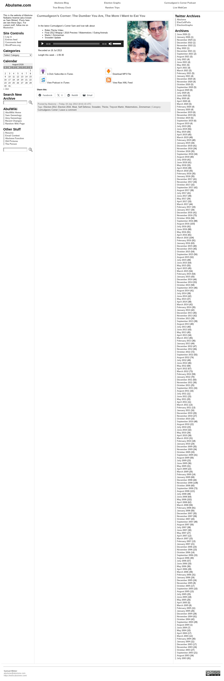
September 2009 (185, 455)
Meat (74, 107)
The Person (11, 144)
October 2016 (183, 218)
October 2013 (183, 318)
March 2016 (182, 237)
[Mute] (110, 43)
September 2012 (185, 354)
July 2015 (181, 260)
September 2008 (185, 488)
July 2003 (181, 658)
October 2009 (183, 452)
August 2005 (183, 591)
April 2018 (182, 168)
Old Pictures (11, 141)
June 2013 (182, 329)
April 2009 (182, 469)
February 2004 (184, 639)
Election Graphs (112, 3)
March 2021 (182, 70)
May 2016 (181, 232)
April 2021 (182, 68)
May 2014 (181, 299)
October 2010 (183, 419)
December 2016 (184, 212)
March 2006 (182, 572)
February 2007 (184, 541)
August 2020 (183, 90)
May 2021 (181, 65)
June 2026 (182, 34)
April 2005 (182, 602)
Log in (8, 37)
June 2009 (182, 463)
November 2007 (185, 516)
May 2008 (181, 499)
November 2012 (185, 349)
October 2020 (183, 84)
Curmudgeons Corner (48, 110)
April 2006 (182, 569)
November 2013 (185, 315)
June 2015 (182, 263)
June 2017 (182, 196)
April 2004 (182, 633)
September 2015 (185, 254)
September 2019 (185, 120)
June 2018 (182, 162)
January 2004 (183, 641)
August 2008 (183, 491)
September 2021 (185, 54)
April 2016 (182, 235)
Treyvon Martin (117, 107)
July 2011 (181, 393)
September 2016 (185, 221)
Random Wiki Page (15, 123)
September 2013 (185, 321)
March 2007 (182, 538)
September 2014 (185, 288)
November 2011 (184, 382)
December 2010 (184, 413)
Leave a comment (68, 110)
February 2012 (184, 374)
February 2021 (184, 73)
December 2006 (184, 547)
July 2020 (181, 93)
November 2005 (185, 583)
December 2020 (184, 79)
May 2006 (181, 566)
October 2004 (183, 619)
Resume (9, 133)
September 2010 (185, 421)
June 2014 (182, 296)
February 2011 (184, 407)
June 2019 (182, 129)
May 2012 (181, 366)
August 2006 (183, 558)
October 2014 (183, 285)
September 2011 (185, 388)
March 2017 (182, 204)
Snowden (96, 107)
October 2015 (183, 251)
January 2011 (183, 410)
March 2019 (182, 137)
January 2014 (183, 310)
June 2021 (182, 62)
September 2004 (185, 622)
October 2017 (183, 185)
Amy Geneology (13, 118)
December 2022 (184, 42)
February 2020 (184, 107)
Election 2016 (64, 107)
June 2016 (182, 229)
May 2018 (181, 165)
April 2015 (182, 268)
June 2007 (182, 530)
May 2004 (181, 630)
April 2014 (182, 302)
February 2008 (184, 508)
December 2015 (184, 246)
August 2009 (183, 458)
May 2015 (181, 265)
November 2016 (185, 215)
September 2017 (185, 187)
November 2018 (185, 148)
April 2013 (182, 335)
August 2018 (183, 157)
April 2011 (182, 402)
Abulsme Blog (61, 3)
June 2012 (182, 363)
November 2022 (185, 45)
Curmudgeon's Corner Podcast (180, 3)
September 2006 (185, 555)
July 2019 (181, 126)
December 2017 (184, 179)
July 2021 (181, 59)
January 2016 (183, 243)
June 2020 (182, 95)
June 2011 (182, 396)
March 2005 (182, 605)
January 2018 (183, 176)
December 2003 (184, 644)
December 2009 (184, 446)
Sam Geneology (13, 115)
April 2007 (182, 536)
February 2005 (184, 608)
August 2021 (183, 56)
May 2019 (181, 132)
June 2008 (182, 497)
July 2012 (181, 360)
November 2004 (185, 616)
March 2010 (182, 438)
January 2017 (183, 210)
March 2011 (182, 405)
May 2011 (181, 399)
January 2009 (183, 477)
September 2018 (185, 154)
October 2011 (183, 385)
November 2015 (185, 249)
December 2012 (184, 346)
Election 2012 (50, 107)
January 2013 (183, 343)
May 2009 (181, 466)
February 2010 (184, 441)
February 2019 (184, 140)
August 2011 (183, 391)
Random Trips (112, 7)
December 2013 (184, 313)
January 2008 (183, 510)
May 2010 (181, 432)
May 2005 (181, 600)
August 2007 (183, 524)
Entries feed (11, 39)
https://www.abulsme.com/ (15, 675)
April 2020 (182, 101)
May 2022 (181, 48)
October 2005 (183, 586)
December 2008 (184, 480)
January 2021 (183, 76)
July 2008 (181, 494)
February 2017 (184, 207)
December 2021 (184, 51)
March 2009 (182, 471)
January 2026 (183, 37)
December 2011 (184, 380)
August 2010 (183, 424)
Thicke (105, 107)
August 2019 (183, 123)
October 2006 (183, 552)
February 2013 (184, 341)
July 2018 (181, 159)
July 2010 (181, 427)
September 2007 (185, 522)
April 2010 (182, 435)
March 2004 (182, 636)
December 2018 (184, 146)
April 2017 (182, 201)
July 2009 (181, 460)
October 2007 (183, 519)
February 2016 (184, 240)
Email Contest (12, 135)
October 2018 (183, 151)
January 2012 (183, 377)
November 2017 (185, 182)
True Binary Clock (62, 7)
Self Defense (84, 107)
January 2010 (183, 444)
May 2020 (181, 98)
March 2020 (182, 104)
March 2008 (182, 505)
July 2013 (181, 327)
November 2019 (185, 115)
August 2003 (183, 655)
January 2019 (183, 143)
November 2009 (185, 449)
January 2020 (183, 109)
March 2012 (182, 371)
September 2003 (185, 653)
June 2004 (182, 627)
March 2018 (182, 171)
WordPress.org (12, 45)
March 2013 (182, 338)
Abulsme (181, 19)
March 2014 (182, 304)
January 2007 (183, 544)
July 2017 (181, 193)
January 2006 (183, 577)
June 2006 (182, 563)
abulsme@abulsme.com (14, 673)
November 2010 (185, 416)
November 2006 (185, 549)
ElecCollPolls (184, 22)
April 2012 (182, 368)
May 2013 (181, 332)
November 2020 (185, 81)
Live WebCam (180, 7)
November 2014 (185, 282)
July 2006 (181, 561)
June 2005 (182, 597)
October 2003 (183, 650)
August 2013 (183, 324)
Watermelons (131, 107)
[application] (81, 43)
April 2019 (182, 134)
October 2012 (183, 352)
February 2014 (184, 307)
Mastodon (8, 27)
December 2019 (184, 112)
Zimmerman (144, 107)
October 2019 (183, 118)
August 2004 (183, 625)
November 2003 (185, 647)
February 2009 (184, 474)
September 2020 (185, 87)
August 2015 (183, 257)
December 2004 (184, 614)
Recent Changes (13, 121)
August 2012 (183, 357)
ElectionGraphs (185, 25)
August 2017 (183, 190)
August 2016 (183, 224)
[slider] (117, 43)
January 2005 (183, 611)
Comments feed (13, 42)
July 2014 (181, 293)
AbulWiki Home (13, 112)
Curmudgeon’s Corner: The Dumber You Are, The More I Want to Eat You (91, 16)
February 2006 (184, 575)
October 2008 (183, 485)
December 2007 (184, 513)
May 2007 (181, 533)
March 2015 (182, 271)
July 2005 (181, 594)
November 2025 (185, 40)
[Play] (42, 43)
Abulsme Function (14, 138)
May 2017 (181, 198)
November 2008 (185, 483)
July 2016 (181, 226)
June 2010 (182, 430)
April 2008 (182, 502)
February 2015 (184, 274)
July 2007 (181, 527)
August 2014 (183, 290)
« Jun (6, 89)
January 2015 (183, 276)
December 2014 (184, 279)
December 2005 (184, 580)
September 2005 (185, 588)
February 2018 (184, 173)
